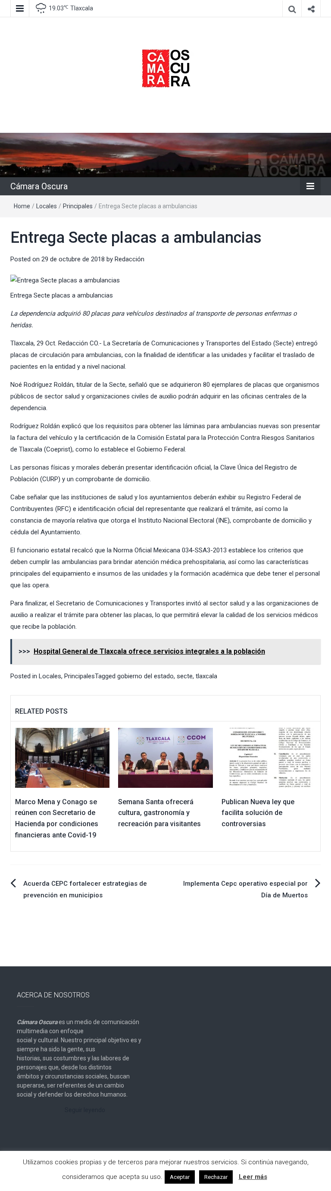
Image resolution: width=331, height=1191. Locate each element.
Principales (78, 206)
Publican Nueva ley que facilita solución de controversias (258, 813)
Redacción (129, 259)
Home (22, 206)
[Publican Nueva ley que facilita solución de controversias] (269, 757)
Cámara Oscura (39, 186)
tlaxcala (206, 676)
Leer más (253, 1177)
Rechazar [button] (216, 1177)
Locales (46, 206)
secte (185, 676)
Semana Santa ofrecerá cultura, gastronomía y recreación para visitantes (159, 813)
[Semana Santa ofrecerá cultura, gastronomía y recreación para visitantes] (165, 757)
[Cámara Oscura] (165, 154)
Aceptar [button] (180, 1177)
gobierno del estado (145, 676)
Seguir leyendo (85, 1109)
